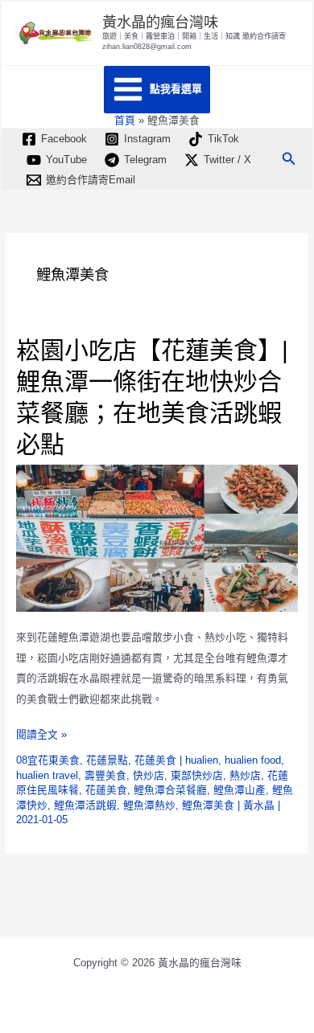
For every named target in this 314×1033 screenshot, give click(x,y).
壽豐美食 (105, 775)
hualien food (253, 760)
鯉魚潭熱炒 (149, 805)
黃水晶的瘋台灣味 (160, 22)
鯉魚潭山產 (239, 790)
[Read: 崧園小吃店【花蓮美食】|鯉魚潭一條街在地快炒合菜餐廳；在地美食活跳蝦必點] (157, 537)
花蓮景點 (107, 760)
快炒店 (148, 775)
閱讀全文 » (41, 736)
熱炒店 (245, 775)
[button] (289, 159)
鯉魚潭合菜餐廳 (170, 790)
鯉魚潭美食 (208, 805)
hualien (201, 760)
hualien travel (47, 775)
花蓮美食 (155, 760)
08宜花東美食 (48, 760)
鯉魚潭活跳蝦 (85, 805)
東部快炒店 (197, 775)
